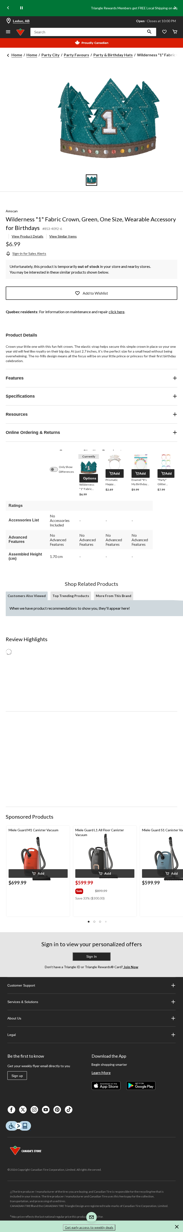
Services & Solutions (22, 1002)
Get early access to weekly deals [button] (89, 1227)
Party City (50, 54)
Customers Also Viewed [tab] (27, 596)
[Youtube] (46, 1109)
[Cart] (175, 32)
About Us (14, 1018)
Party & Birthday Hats (113, 54)
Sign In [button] (91, 956)
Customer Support (21, 985)
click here (116, 311)
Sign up (17, 1076)
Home (16, 54)
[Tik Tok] (68, 1109)
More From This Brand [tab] (113, 596)
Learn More (101, 1072)
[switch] (56, 469)
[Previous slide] (8, 8)
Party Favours (76, 54)
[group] (84, 890)
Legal (11, 1035)
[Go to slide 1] (91, 180)
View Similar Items (63, 236)
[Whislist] (164, 32)
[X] (23, 1109)
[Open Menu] (8, 32)
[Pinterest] (57, 1109)
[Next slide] (175, 8)
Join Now (130, 967)
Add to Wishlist (95, 293)
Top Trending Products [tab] (70, 596)
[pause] (21, 8)
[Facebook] (11, 1109)
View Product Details (27, 236)
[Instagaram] (34, 1109)
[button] (149, 32)
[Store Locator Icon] (8, 21)
